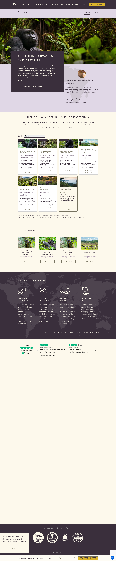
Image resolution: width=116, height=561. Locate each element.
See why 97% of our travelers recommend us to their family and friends (71, 332)
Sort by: (21, 136)
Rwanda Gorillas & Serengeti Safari (45, 152)
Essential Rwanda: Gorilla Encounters (27, 152)
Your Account (81, 4)
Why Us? (67, 4)
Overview (87, 12)
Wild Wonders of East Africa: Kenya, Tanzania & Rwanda (88, 150)
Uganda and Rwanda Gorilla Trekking (66, 152)
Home (19, 16)
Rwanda (35, 16)
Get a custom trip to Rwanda (31, 86)
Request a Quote (97, 4)
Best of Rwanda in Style (26, 189)
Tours (24, 16)
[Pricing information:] (33, 166)
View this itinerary (27, 171)
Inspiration (58, 4)
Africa (29, 16)
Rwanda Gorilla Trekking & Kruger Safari (48, 188)
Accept (14, 549)
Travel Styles (47, 4)
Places (96, 12)
